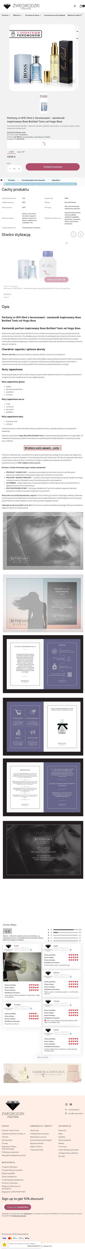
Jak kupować (7, 1140)
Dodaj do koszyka (53, 167)
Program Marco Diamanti (12, 1170)
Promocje (62, 1146)
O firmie (5, 1137)
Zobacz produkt (54, 279)
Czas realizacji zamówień (68, 1150)
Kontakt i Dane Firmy (10, 1130)
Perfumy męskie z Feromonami (33, 180)
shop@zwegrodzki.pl (75, 1113)
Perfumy (11, 180)
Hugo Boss (56, 180)
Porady (5, 1143)
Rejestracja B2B (8, 1173)
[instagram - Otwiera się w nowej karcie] (66, 1104)
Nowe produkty (64, 1140)
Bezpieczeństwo (37, 1143)
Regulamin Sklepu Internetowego (9, 1147)
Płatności (62, 1130)
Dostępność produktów (68, 1153)
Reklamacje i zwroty (38, 1137)
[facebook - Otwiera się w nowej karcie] (71, 1104)
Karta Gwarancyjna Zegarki (41, 1140)
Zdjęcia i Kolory (36, 1146)
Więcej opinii (42, 1057)
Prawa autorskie (36, 1150)
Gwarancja (34, 1130)
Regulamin (28, 1214)
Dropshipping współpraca (12, 1180)
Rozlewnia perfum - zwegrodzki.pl (1, 180)
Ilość (8, 163)
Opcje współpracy (9, 1176)
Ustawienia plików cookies (13, 1134)
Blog (60, 1134)
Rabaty (61, 1143)
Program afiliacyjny (9, 1167)
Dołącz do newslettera (17, 1207)
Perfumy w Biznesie (10, 1183)
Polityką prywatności (18, 1216)
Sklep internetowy (41, 1246)
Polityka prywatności (10, 1152)
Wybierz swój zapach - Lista (42, 447)
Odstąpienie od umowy (39, 1134)
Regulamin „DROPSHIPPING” (14, 1192)
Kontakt (61, 1156)
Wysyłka (61, 1137)
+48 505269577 (73, 1110)
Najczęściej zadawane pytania (14, 1155)
